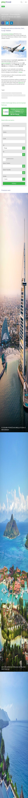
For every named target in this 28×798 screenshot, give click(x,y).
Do (3, 151)
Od (3, 145)
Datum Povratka (7, 169)
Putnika (4, 176)
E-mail (4, 138)
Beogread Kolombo (19, 95)
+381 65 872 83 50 (14, 114)
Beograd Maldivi (7, 95)
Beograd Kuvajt (16, 93)
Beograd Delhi (6, 93)
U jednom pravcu (9, 158)
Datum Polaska (6, 163)
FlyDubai (4, 97)
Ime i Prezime (6, 125)
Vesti (3, 6)
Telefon (4, 132)
